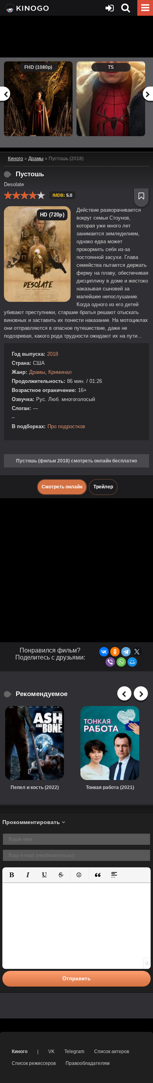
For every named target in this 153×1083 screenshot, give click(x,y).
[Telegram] (126, 651)
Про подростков (66, 426)
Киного (19, 1051)
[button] (11, 874)
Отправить (76, 978)
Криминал (60, 372)
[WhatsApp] (121, 662)
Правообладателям (87, 1063)
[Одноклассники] (115, 651)
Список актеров (111, 1051)
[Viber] (110, 662)
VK (51, 1051)
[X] (137, 651)
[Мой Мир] (132, 662)
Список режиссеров (34, 1063)
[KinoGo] (26, 8)
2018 (52, 354)
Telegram (74, 1051)
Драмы (37, 372)
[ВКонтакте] (104, 651)
